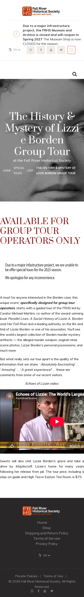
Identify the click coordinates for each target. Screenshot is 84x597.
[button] (17, 50)
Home (7, 170)
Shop (46, 528)
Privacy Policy (47, 544)
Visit (30, 170)
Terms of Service (46, 538)
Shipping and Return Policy (46, 533)
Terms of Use (53, 576)
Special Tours (18, 170)
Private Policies (26, 576)
